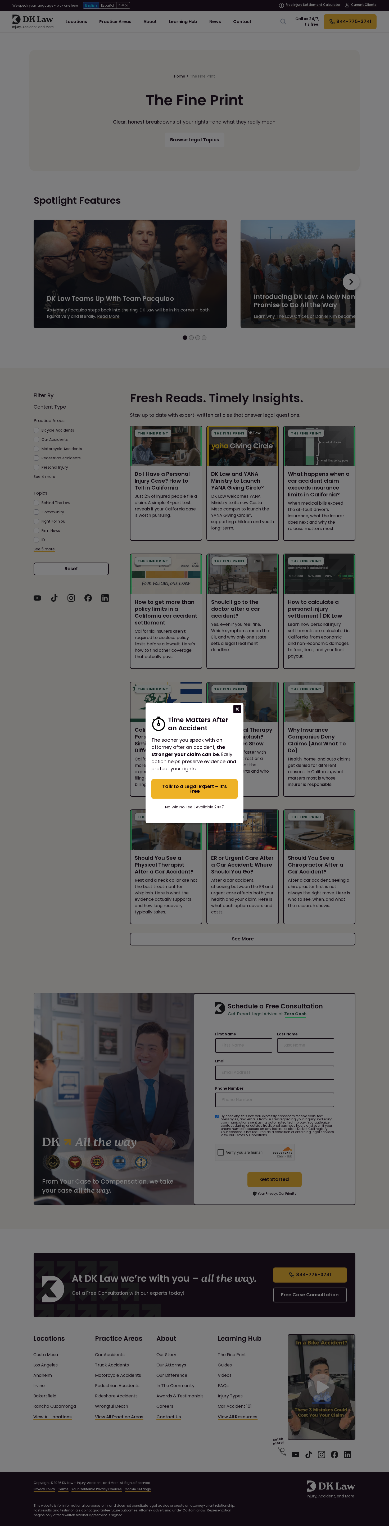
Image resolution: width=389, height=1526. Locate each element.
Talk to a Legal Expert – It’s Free (194, 788)
